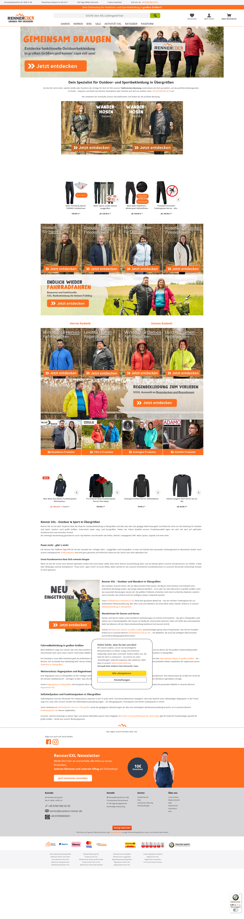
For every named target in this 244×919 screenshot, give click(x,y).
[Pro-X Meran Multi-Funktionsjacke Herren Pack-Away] (100, 485)
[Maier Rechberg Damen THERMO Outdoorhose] (76, 193)
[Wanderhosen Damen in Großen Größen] (91, 128)
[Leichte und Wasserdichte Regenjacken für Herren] (101, 353)
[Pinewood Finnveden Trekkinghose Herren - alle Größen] (166, 193)
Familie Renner (143, 797)
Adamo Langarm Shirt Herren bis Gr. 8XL (182, 499)
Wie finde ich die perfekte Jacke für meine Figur (139, 716)
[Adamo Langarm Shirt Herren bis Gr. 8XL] (182, 485)
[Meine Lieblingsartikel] (192, 14)
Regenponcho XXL (153, 857)
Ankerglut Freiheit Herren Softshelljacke (141, 498)
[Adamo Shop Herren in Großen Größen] (183, 437)
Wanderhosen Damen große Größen (91, 859)
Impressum (172, 808)
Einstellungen (122, 679)
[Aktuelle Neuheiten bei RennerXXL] (70, 606)
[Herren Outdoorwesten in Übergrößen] (61, 249)
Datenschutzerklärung (121, 663)
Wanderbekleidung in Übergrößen (116, 607)
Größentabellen (67, 552)
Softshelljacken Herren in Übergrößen (74, 707)
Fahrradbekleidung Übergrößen (60, 854)
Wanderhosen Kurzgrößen (122, 854)
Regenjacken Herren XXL (122, 865)
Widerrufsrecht (174, 800)
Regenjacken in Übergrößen (59, 684)
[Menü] (239, 894)
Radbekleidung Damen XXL (60, 865)
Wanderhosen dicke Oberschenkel (91, 865)
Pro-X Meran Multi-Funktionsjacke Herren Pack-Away (100, 499)
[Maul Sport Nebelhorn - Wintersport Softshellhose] (137, 193)
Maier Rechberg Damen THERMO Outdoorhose (76, 207)
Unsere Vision (173, 797)
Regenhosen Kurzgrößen (153, 859)
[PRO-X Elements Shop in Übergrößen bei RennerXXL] (101, 437)
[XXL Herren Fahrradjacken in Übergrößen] (61, 353)
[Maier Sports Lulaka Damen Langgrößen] (105, 193)
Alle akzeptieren (121, 673)
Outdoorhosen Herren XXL (139, 633)
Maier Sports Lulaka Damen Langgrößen (105, 207)
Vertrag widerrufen (122, 828)
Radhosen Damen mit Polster (60, 857)
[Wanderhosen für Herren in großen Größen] (152, 128)
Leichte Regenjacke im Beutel (152, 854)
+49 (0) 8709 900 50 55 (161, 91)
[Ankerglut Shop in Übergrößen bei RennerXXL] (142, 437)
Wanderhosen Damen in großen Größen (125, 629)
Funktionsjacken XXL (49, 710)
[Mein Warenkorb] (230, 14)
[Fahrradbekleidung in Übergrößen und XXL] (122, 295)
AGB (169, 803)
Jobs (170, 811)
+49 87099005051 (60, 816)
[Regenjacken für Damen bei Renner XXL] (183, 353)
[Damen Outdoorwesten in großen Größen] (142, 249)
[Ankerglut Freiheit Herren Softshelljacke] (141, 485)
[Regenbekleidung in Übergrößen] (122, 399)
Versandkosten (115, 832)
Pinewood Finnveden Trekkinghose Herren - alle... (166, 207)
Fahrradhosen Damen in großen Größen (177, 658)
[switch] (235, 909)
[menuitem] (106, 15)
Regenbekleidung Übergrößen (122, 859)
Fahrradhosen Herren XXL (60, 859)
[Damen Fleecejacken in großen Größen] (183, 249)
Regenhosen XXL (48, 687)
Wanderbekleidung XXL (91, 854)
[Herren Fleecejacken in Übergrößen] (101, 249)
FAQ (139, 800)
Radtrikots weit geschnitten (60, 862)
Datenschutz (173, 805)
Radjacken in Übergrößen (52, 664)
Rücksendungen (143, 805)
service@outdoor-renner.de (65, 811)
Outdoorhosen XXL (91, 857)
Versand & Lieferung (145, 803)
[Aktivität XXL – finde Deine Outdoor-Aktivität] (122, 52)
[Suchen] (155, 15)
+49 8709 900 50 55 (150, 2)
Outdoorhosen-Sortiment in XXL (120, 600)
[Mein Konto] (209, 14)
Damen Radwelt (161, 323)
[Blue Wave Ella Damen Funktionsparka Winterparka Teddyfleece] (60, 485)
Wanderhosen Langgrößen (122, 857)
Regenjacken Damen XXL (122, 862)
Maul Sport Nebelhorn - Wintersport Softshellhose (137, 207)
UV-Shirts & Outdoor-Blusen (152, 862)
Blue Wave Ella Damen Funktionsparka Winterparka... (59, 499)
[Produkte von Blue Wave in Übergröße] (61, 437)
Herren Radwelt (80, 323)
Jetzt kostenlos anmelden (73, 778)
